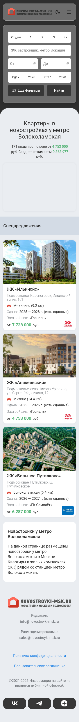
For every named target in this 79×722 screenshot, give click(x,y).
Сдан (15, 77)
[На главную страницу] (30, 14)
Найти (59, 90)
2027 (47, 77)
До (45, 64)
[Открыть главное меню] (68, 12)
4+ (65, 37)
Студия (16, 37)
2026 (31, 77)
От (12, 64)
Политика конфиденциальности (39, 656)
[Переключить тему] (57, 12)
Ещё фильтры (29, 90)
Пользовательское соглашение (39, 666)
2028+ (63, 77)
